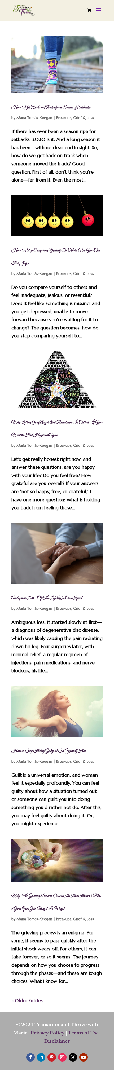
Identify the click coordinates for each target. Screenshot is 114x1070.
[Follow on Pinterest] (51, 1057)
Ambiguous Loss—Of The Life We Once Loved (46, 598)
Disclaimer (57, 1041)
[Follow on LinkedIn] (41, 1057)
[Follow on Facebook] (30, 1057)
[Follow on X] (73, 1057)
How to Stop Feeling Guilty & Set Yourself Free (48, 751)
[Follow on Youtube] (83, 1057)
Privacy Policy (48, 1033)
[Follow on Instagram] (62, 1057)
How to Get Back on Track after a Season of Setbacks (50, 107)
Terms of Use (83, 1033)
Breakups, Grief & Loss (75, 117)
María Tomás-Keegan (34, 117)
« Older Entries (27, 1000)
